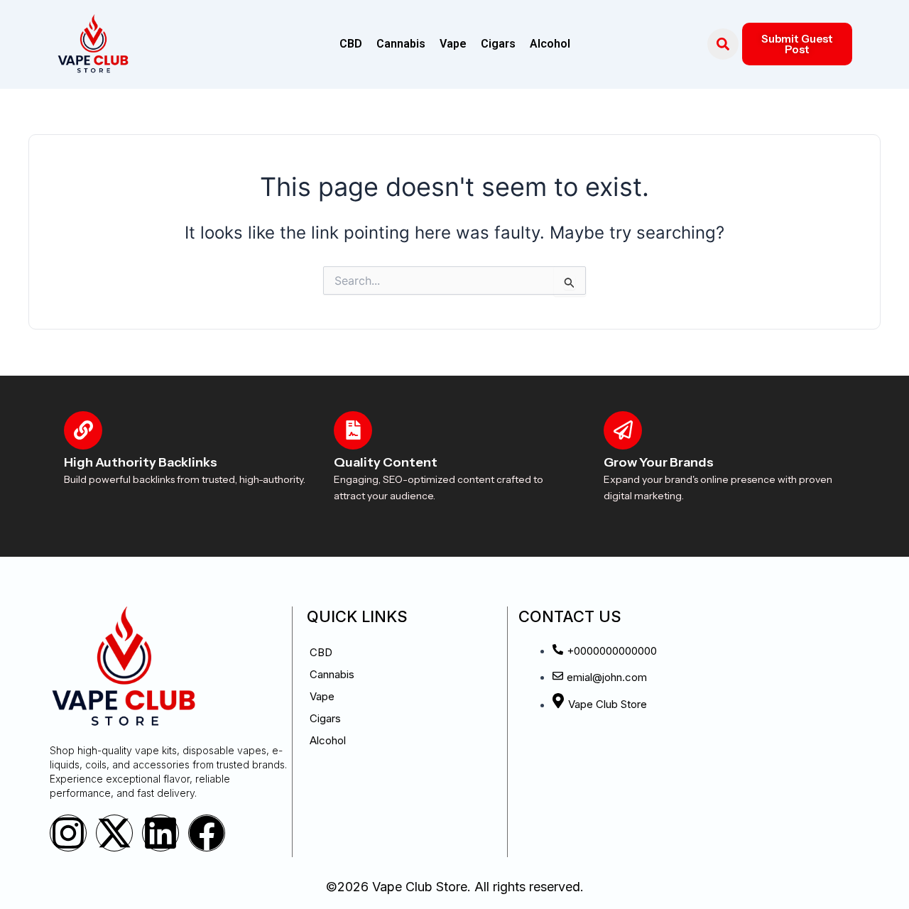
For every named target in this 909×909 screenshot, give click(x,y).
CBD (350, 43)
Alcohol (550, 43)
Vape (453, 43)
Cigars (498, 43)
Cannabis (400, 43)
